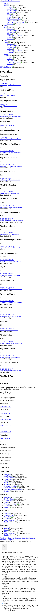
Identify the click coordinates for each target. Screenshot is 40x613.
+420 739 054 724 (5, 413)
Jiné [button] (3, 595)
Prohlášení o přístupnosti (7, 538)
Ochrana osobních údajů (22, 538)
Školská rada (11, 20)
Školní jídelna (6, 54)
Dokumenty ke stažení (14, 19)
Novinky (10, 7)
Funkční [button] (4, 574)
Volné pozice (10, 539)
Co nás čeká (11, 12)
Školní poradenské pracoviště (16, 22)
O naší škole (11, 9)
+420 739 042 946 (5, 432)
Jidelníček (10, 60)
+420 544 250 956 (5, 407)
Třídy (9, 14)
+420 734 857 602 (5, 419)
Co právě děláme (12, 10)
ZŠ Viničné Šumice (5, 67)
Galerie (9, 17)
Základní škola (6, 4)
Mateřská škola (6, 26)
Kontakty (10, 24)
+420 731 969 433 (5, 425)
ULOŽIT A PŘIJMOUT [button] (9, 610)
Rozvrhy (10, 15)
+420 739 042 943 (5, 438)
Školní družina (6, 41)
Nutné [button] (3, 602)
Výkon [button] (4, 585)
